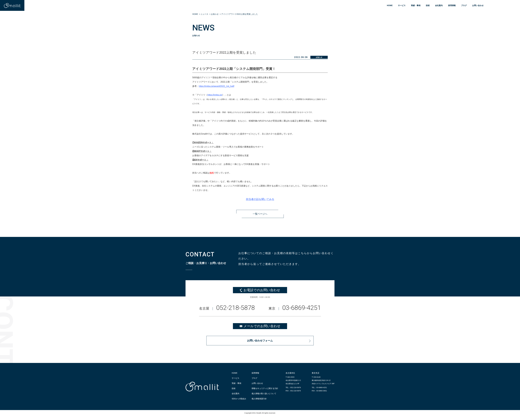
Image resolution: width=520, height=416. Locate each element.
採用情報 (452, 5)
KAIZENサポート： (204, 142)
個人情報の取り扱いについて (264, 393)
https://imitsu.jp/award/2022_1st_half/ (216, 86)
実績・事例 (415, 5)
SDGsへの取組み (239, 399)
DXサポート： (201, 160)
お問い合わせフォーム (260, 340)
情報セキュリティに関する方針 (265, 388)
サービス (402, 5)
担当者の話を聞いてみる (260, 199)
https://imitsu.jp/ (214, 95)
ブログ (464, 5)
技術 (428, 5)
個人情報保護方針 (259, 399)
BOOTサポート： (203, 151)
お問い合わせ (478, 5)
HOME (390, 5)
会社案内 (439, 5)
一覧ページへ (260, 214)
